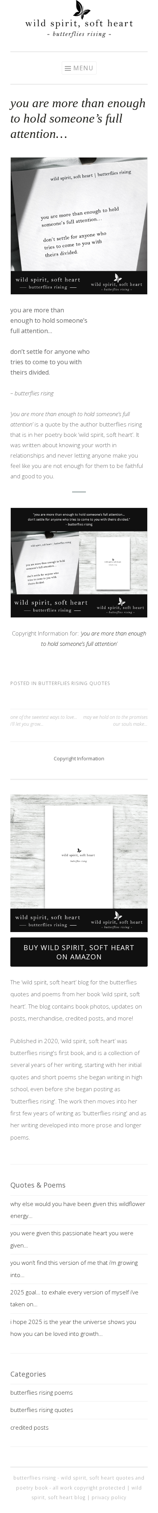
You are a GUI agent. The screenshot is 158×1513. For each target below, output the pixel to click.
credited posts (29, 1427)
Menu (83, 68)
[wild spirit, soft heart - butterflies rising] (79, 863)
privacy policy (109, 1497)
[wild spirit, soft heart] (79, 35)
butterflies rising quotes (74, 683)
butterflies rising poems (41, 1392)
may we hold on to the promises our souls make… (115, 720)
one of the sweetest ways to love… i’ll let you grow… (43, 720)
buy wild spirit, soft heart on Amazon (79, 952)
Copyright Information (79, 758)
